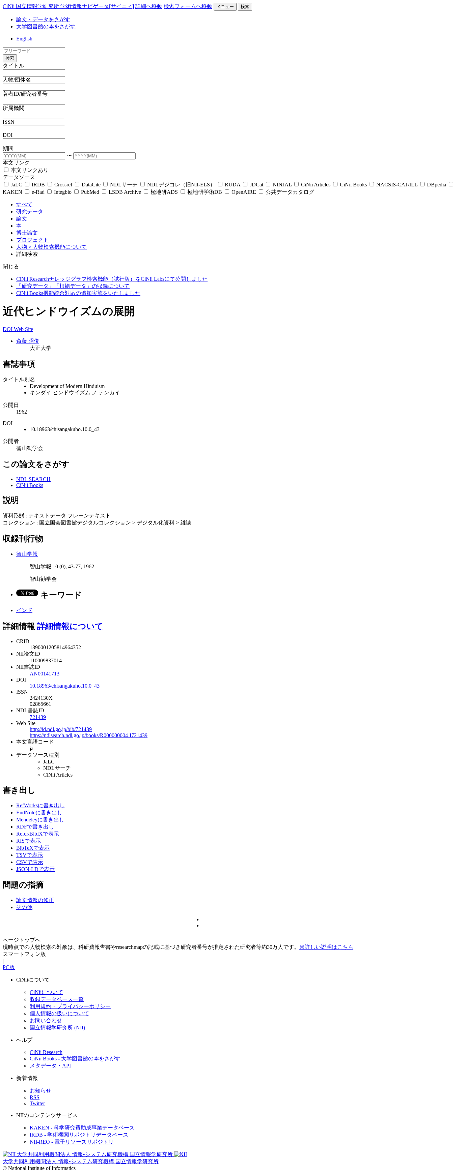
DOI (7, 135)
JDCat (256, 184)
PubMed (90, 192)
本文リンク (16, 162)
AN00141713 (44, 673)
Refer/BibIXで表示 (37, 834)
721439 (38, 717)
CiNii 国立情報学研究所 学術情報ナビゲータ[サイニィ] (68, 6)
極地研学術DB (204, 192)
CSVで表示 (29, 862)
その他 (24, 907)
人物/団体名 (17, 80)
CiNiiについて (46, 992)
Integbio (63, 192)
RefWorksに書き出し (40, 805)
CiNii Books (353, 184)
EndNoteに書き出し (39, 812)
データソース (19, 177)
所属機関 (13, 108)
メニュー (225, 6)
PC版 (9, 967)
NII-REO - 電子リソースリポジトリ (72, 1142)
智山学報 (27, 554)
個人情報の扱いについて (59, 1013)
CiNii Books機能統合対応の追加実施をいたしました (78, 293)
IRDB (38, 184)
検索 (245, 6)
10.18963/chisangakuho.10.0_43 (65, 686)
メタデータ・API (50, 1065)
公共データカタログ (289, 192)
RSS (34, 1097)
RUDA (232, 184)
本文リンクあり (29, 170)
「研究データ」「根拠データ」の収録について (73, 286)
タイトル (13, 65)
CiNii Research (46, 1052)
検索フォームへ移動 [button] (188, 6)
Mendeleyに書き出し (40, 819)
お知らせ (40, 1090)
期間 (8, 148)
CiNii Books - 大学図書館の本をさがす (75, 1058)
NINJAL (282, 184)
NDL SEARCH (33, 479)
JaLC (16, 184)
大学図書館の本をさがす (46, 26)
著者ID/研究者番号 (25, 94)
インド (24, 610)
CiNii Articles (316, 184)
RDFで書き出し (35, 827)
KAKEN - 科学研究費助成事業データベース (82, 1128)
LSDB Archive (124, 192)
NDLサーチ (124, 184)
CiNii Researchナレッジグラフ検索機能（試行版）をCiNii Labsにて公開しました (112, 279)
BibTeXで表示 (33, 848)
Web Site (23, 329)
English (24, 38)
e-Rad (38, 192)
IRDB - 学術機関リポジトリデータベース (79, 1135)
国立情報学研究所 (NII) (57, 1027)
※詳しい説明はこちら (326, 947)
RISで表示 (28, 841)
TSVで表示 (29, 855)
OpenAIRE (243, 192)
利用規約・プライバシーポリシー (70, 1006)
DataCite (91, 184)
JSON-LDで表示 (35, 869)
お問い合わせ (46, 1020)
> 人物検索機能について (57, 247)
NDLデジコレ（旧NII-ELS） (181, 184)
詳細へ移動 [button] (148, 6)
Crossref (63, 184)
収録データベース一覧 (57, 999)
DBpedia (437, 184)
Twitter (37, 1103)
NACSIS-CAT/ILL (397, 184)
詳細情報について (70, 626)
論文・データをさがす (43, 19)
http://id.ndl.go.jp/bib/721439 (61, 729)
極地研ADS (164, 192)
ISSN (9, 122)
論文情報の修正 (35, 900)
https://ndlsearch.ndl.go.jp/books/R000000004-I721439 (88, 735)
